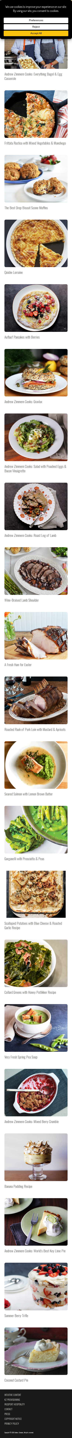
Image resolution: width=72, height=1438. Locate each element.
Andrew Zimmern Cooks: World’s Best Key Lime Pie (36, 1228)
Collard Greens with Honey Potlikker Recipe (36, 969)
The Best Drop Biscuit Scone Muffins (36, 184)
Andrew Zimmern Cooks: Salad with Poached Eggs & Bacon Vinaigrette (36, 445)
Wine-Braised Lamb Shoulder (36, 577)
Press (7, 1414)
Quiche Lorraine (36, 249)
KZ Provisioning (12, 1399)
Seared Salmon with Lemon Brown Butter (36, 771)
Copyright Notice (13, 1419)
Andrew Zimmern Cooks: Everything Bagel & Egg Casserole (36, 53)
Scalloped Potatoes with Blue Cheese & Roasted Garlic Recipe (36, 902)
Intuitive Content (12, 1395)
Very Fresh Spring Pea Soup (36, 1033)
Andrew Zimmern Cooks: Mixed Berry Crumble (36, 1098)
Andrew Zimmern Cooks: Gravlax (36, 378)
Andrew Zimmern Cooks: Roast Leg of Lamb (36, 512)
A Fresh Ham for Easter (36, 641)
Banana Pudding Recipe (36, 1163)
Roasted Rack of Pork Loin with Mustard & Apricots (36, 706)
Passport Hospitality (14, 1404)
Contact (8, 1409)
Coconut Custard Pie (36, 1357)
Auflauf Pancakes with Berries (36, 314)
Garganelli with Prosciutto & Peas (36, 835)
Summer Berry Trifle (36, 1292)
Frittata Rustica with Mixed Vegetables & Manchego (36, 120)
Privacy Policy (11, 1423)
